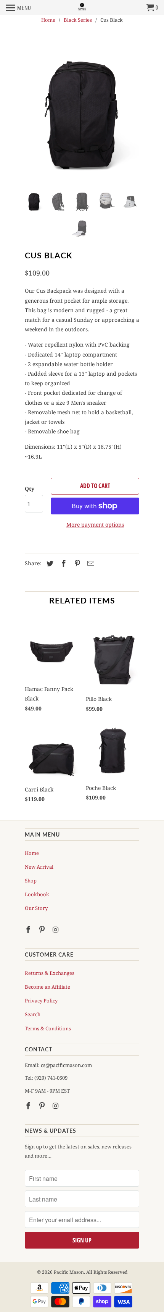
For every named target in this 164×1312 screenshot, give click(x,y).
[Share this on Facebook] (62, 563)
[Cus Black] (82, 111)
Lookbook (37, 894)
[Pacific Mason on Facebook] (29, 929)
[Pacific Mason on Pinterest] (43, 929)
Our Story (36, 908)
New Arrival (39, 866)
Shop (31, 880)
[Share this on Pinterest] (76, 563)
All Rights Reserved (106, 1272)
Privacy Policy (41, 1000)
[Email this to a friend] (90, 563)
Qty (29, 488)
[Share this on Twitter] (49, 563)
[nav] (18, 7)
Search (32, 1014)
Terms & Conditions (48, 1028)
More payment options (95, 524)
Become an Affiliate (47, 986)
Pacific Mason (69, 1272)
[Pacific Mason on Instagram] (56, 929)
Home (32, 853)
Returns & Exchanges (49, 973)
